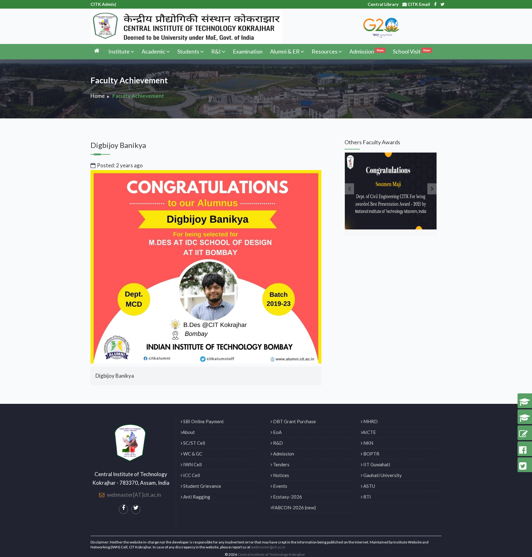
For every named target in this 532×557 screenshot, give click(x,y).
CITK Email (418, 4)
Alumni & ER (285, 51)
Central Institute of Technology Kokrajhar (271, 554)
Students (188, 51)
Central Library (383, 4)
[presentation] (349, 188)
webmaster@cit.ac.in (268, 547)
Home (98, 96)
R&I (216, 51)
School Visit (411, 51)
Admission (366, 51)
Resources (324, 51)
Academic (153, 51)
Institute (119, 51)
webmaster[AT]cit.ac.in (134, 494)
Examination (248, 51)
